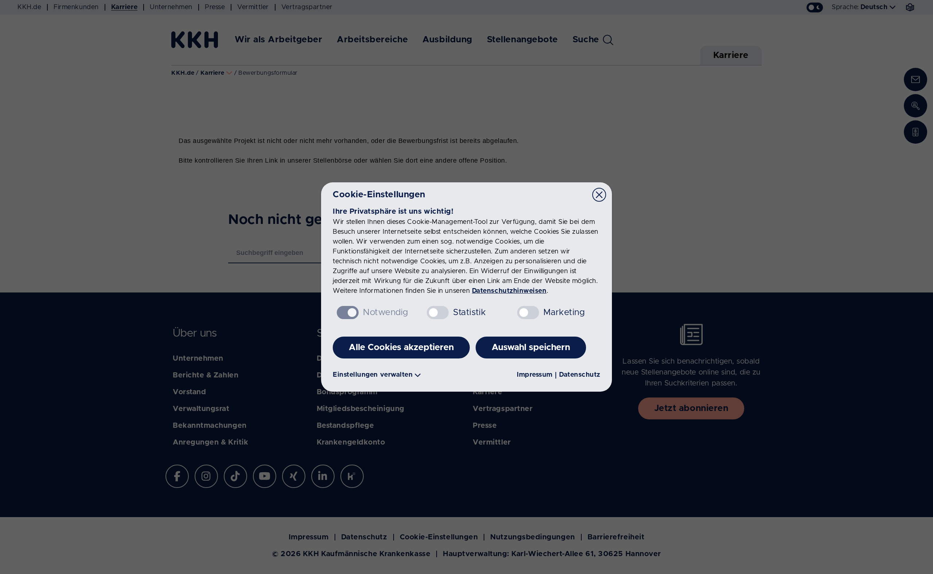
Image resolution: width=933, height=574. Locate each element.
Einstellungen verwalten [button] (373, 375)
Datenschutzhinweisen (509, 291)
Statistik (469, 312)
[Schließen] (599, 195)
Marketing (564, 312)
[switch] (438, 312)
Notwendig (385, 312)
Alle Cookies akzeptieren (401, 347)
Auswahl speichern (531, 347)
